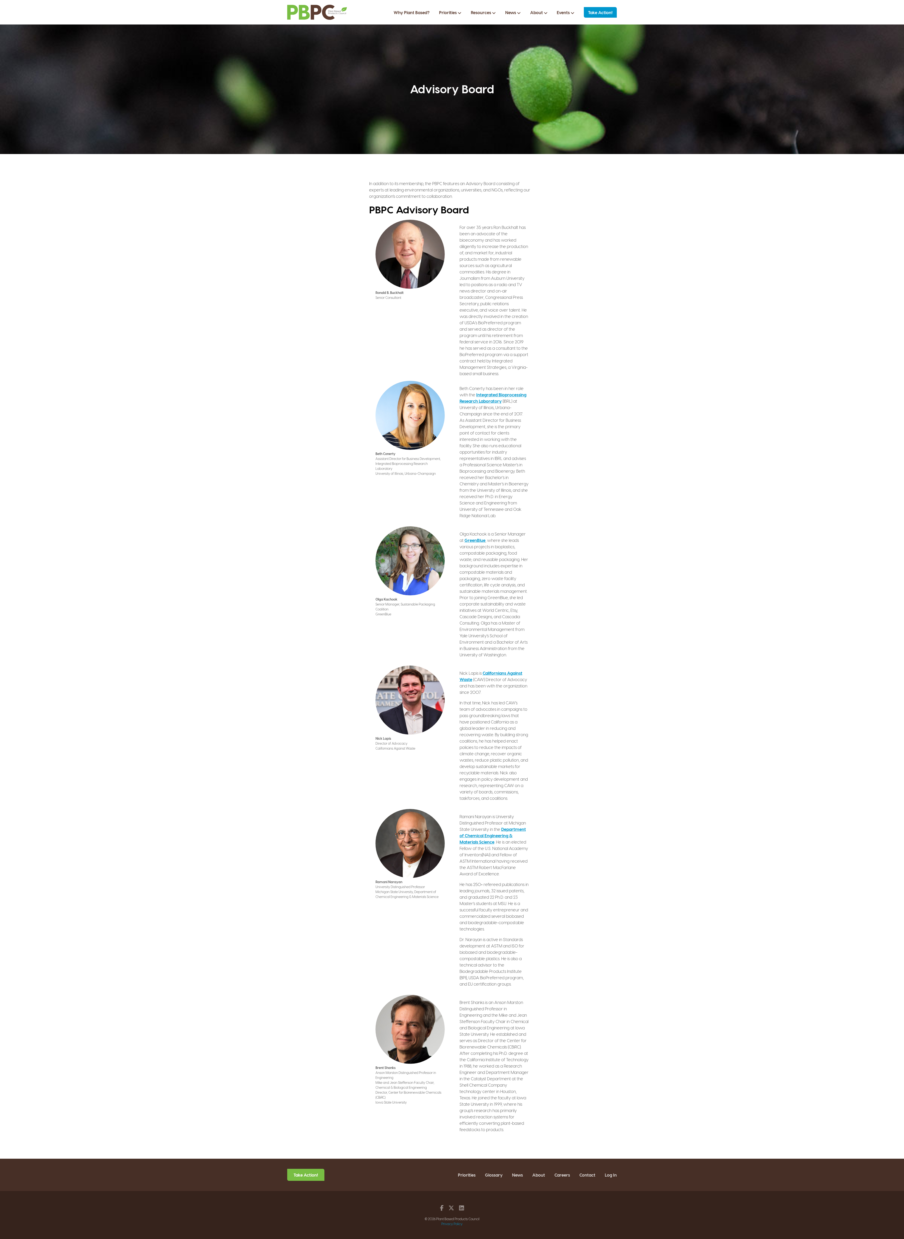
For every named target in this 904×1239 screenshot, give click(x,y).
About (537, 12)
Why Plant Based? (412, 12)
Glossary (494, 1174)
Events (564, 12)
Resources (481, 12)
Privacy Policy (452, 1224)
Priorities (448, 12)
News (511, 12)
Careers (562, 1174)
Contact (587, 1174)
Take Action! (600, 12)
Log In (611, 1174)
